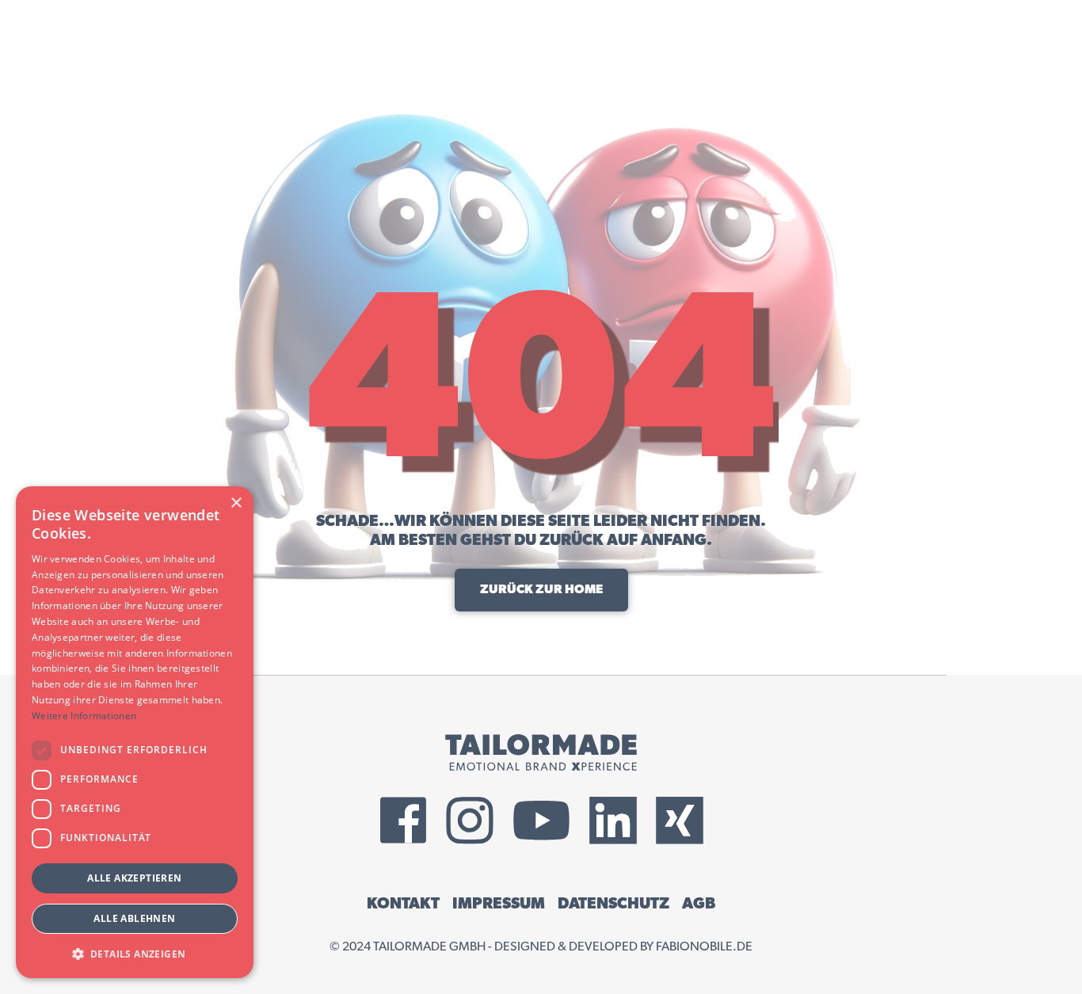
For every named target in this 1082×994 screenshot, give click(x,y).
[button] (135, 953)
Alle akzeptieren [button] (134, 878)
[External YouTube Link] (541, 820)
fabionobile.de (704, 946)
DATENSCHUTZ (613, 904)
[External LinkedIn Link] (613, 820)
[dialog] (134, 732)
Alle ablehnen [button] (134, 918)
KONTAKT (403, 904)
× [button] (236, 503)
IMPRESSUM (498, 904)
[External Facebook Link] (403, 820)
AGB (698, 904)
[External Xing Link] (679, 820)
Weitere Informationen (84, 715)
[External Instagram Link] (469, 820)
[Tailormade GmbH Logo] (541, 752)
